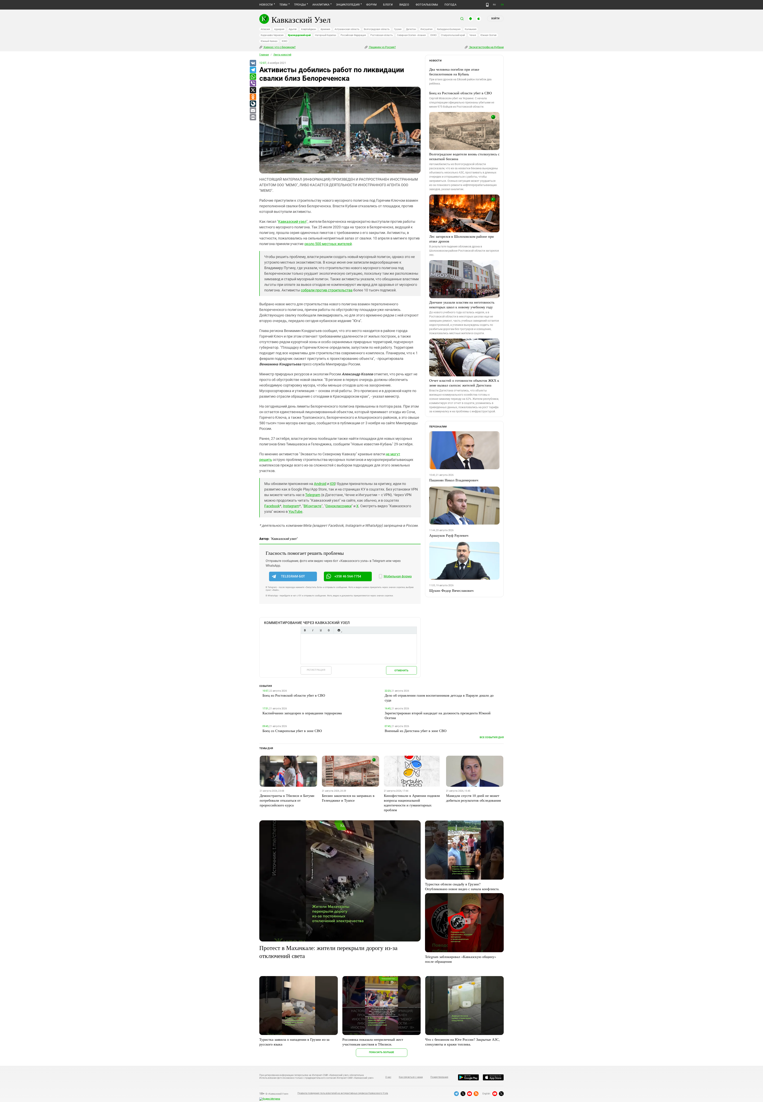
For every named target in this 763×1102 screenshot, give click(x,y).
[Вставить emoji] (339, 630)
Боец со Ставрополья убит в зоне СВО (292, 730)
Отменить (401, 670)
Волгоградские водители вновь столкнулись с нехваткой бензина (464, 156)
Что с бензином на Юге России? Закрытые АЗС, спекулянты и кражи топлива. (462, 1042)
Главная (264, 54)
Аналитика (320, 4)
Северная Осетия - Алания (411, 35)
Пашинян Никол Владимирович (453, 480)
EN (502, 4)
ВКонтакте (312, 506)
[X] (252, 90)
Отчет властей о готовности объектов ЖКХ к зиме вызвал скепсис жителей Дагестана (464, 382)
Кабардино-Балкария (449, 29)
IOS (332, 484)
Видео (404, 4)
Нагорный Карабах (325, 35)
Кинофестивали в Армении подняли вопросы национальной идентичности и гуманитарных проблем (412, 802)
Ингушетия (426, 29)
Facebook (272, 506)
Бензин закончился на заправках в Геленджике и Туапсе (348, 798)
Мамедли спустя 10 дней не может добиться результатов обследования (473, 798)
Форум (371, 4)
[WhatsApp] (252, 76)
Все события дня (492, 737)
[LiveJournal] (252, 103)
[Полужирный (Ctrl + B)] (305, 630)
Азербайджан (308, 29)
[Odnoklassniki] (252, 97)
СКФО (433, 35)
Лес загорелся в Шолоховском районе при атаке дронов (461, 238)
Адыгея (293, 29)
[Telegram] (252, 70)
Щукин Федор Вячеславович (451, 590)
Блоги (388, 4)
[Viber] (252, 83)
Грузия (398, 29)
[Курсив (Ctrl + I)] (313, 630)
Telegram (312, 495)
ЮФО (284, 41)
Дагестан (411, 29)
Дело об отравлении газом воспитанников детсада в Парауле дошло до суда (439, 697)
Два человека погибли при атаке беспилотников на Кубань (454, 71)
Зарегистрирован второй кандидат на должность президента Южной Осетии (438, 715)
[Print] (252, 117)
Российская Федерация (353, 35)
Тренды (300, 4)
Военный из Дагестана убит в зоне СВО (415, 730)
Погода (450, 4)
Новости (266, 4)
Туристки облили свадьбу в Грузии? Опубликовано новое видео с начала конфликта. (462, 886)
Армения (325, 29)
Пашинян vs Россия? (382, 47)
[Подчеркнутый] (321, 630)
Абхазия (265, 29)
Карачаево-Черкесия (272, 35)
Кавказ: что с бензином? (279, 47)
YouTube (295, 511)
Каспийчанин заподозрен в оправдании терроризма (302, 713)
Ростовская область (381, 35)
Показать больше (381, 1052)
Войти (495, 18)
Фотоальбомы (427, 4)
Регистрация (316, 669)
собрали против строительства (326, 290)
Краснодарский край (299, 35)
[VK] (252, 63)
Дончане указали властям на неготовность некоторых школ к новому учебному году (461, 304)
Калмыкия (470, 29)
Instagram (291, 506)
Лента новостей (282, 54)
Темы (283, 4)
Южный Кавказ (269, 41)
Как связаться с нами (411, 1077)
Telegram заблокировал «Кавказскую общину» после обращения (460, 959)
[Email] (252, 110)
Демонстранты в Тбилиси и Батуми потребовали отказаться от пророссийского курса (287, 800)
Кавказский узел (292, 221)
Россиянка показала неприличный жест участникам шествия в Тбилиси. (372, 1042)
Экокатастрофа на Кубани (486, 47)
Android (320, 484)
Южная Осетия (488, 35)
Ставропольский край (453, 35)
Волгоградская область (377, 29)
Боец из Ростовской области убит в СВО (460, 93)
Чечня (472, 35)
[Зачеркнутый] (329, 630)
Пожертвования (439, 1077)
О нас (388, 1077)
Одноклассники (338, 506)
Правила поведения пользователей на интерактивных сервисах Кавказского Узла (342, 1093)
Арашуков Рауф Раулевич (448, 535)
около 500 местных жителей (328, 244)
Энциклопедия (348, 4)
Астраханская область (347, 29)
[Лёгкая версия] (487, 5)
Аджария (279, 29)
